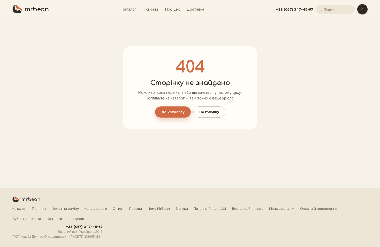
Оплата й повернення (318, 208)
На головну (209, 112)
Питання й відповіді (210, 208)
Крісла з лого (96, 208)
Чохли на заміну (65, 208)
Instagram (76, 219)
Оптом (118, 208)
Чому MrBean (159, 208)
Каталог (129, 9)
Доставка (195, 9)
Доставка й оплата (247, 208)
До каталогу (173, 112)
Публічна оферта (26, 219)
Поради (135, 208)
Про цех (172, 9)
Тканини (150, 9)
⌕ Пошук (328, 9)
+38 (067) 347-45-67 (294, 9)
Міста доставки (281, 208)
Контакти (54, 219)
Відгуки (182, 208)
